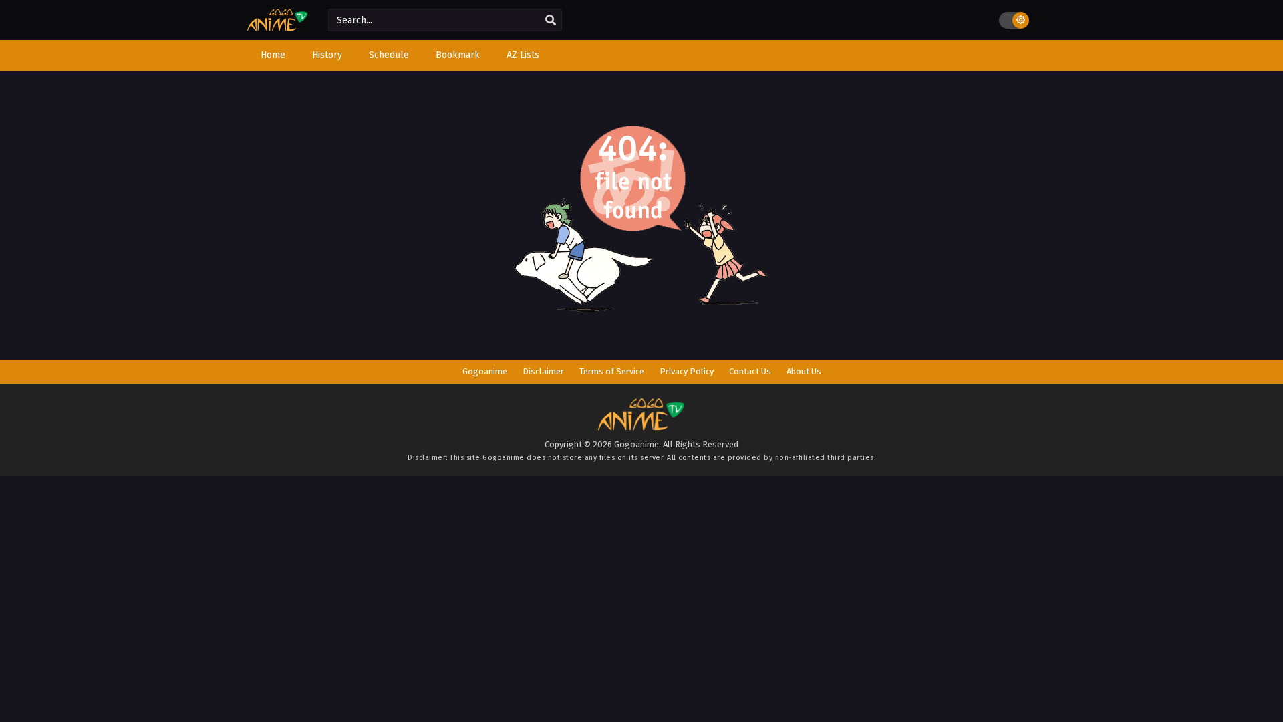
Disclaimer (543, 371)
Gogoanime (484, 371)
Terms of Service (611, 371)
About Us (804, 371)
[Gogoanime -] (277, 28)
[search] (551, 21)
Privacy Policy (687, 371)
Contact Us (750, 371)
